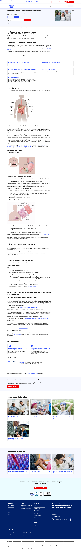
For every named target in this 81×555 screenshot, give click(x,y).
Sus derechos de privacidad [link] (39, 541)
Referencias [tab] (16, 357)
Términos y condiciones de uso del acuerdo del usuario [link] (54, 541)
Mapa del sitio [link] (9, 541)
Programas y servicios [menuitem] (32, 6)
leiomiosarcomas (17, 334)
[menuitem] (10, 6)
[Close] (73, 10)
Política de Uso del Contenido (32, 373)
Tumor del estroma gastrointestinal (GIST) (28, 307)
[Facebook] (56, 512)
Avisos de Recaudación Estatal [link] (68, 541)
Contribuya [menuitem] (40, 6)
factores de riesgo (32, 286)
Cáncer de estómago (29, 27)
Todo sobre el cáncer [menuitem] (22, 6)
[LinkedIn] (58, 512)
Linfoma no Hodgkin (23, 328)
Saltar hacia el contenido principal (7, 0)
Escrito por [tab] (10, 357)
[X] (53, 512)
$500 (28, 17)
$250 (22, 17)
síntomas (42, 251)
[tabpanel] (29, 363)
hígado (16, 146)
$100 (16, 17)
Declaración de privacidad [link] (17, 541)
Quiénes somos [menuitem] (58, 6)
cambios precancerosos (39, 247)
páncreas (20, 146)
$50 (10, 17)
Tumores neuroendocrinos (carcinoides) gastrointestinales (36, 318)
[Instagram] (54, 512)
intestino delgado (27, 146)
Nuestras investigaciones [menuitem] (49, 6)
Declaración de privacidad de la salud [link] (28, 541)
